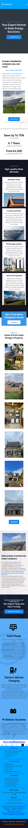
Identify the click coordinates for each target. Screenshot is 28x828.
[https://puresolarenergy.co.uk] (6, 4)
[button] (26, 4)
